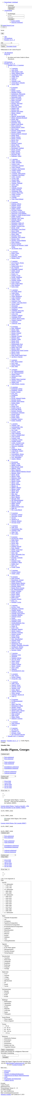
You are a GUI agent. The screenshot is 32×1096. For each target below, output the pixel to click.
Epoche (4, 882)
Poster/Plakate (6, 1017)
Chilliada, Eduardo (16, 188)
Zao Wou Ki (14, 729)
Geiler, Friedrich (16, 298)
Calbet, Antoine (15, 161)
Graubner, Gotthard (16, 315)
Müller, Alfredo (15, 503)
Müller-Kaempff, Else (17, 506)
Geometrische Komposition (12, 924)
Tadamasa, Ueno (16, 655)
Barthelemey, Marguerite (18, 94)
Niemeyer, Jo (15, 519)
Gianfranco (14, 309)
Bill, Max (14, 114)
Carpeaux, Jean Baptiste (18, 169)
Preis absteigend (8, 759)
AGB (5, 1077)
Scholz (13, 618)
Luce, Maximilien (16, 457)
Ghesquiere (14, 306)
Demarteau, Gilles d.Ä (17, 223)
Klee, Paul (14, 404)
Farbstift (6, 993)
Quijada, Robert (15, 572)
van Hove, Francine (16, 357)
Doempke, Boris (16, 235)
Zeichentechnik (6, 989)
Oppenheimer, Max (16, 529)
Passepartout (7, 1043)
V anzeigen (14, 682)
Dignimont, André (16, 232)
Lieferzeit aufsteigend (10, 771)
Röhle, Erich (14, 597)
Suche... (3, 46)
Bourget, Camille (16, 132)
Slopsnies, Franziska (17, 632)
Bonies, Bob (14, 119)
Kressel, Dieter (15, 414)
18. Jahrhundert (8, 884)
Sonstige (6, 968)
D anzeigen (14, 202)
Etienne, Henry (15, 258)
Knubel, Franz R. (16, 408)
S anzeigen (14, 605)
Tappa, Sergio (15, 663)
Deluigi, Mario (15, 221)
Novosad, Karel (15, 522)
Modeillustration (8, 930)
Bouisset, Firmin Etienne (18, 130)
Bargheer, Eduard (16, 92)
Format (4, 1024)
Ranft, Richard (15, 578)
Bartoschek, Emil (16, 97)
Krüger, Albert (15, 417)
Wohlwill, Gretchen (16, 718)
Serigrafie (7, 967)
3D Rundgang (8, 38)
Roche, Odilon (15, 594)
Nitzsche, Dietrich (16, 521)
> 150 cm (7, 1033)
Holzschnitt (7, 959)
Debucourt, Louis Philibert (18, 213)
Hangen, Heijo (15, 331)
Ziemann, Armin (16, 733)
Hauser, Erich (15, 341)
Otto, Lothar (14, 533)
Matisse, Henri (15, 479)
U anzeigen (14, 674)
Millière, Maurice (16, 487)
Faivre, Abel (14, 264)
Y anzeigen (14, 721)
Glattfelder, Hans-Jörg (17, 310)
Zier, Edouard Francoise (18, 734)
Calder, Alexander (16, 162)
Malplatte (7, 1008)
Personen (6, 932)
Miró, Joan (14, 494)
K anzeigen (14, 387)
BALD (13, 89)
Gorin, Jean (14, 314)
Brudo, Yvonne (15, 151)
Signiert (6, 946)
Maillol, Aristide (15, 465)
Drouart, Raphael (16, 243)
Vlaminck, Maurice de (17, 694)
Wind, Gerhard (15, 714)
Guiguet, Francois (16, 320)
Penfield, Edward (16, 546)
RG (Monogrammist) (17, 589)
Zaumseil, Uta (15, 731)
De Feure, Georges (16, 210)
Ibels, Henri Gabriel (16, 361)
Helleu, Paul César (16, 347)
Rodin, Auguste (15, 596)
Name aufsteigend (9, 762)
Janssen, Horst (15, 374)
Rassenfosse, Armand (17, 580)
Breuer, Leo (14, 141)
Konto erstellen (15, 21)
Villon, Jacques (15, 693)
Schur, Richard (15, 624)
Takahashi (14, 656)
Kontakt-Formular (17, 1064)
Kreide (6, 996)
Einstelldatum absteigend (11, 768)
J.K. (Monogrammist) (17, 373)
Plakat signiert (8, 1019)
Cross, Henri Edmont (17, 199)
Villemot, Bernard (16, 691)
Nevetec (13, 518)
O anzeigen (14, 525)
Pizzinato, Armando (16, 557)
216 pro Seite (8, 786)
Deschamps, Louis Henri (18, 229)
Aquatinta (7, 958)
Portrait (6, 935)
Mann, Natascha (16, 470)
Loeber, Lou (14, 452)
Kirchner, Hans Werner (17, 401)
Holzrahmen (7, 1040)
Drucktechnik (6, 956)
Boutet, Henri (15, 135)
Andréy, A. (14, 78)
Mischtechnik (8, 981)
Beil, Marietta (15, 105)
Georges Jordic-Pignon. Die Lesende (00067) (13, 823)
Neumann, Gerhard (16, 514)
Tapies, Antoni (15, 661)
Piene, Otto (14, 553)
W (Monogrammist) (16, 701)
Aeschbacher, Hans (16, 75)
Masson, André (15, 476)
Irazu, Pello (14, 366)
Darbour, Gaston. (16, 207)
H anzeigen (14, 326)
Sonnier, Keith (15, 637)
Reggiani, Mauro (16, 586)
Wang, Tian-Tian (16, 704)
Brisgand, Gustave (16, 143)
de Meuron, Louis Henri (18, 212)
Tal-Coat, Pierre (15, 659)
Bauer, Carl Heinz (16, 98)
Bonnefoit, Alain (16, 122)
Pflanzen (6, 933)
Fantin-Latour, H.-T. (17, 266)
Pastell (6, 984)
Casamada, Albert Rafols (18, 173)
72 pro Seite (7, 782)
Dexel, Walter (15, 231)
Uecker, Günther (16, 677)
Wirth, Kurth (14, 715)
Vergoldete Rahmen (9, 1047)
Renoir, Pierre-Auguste (17, 588)
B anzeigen (14, 87)
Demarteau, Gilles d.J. (17, 224)
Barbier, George (15, 90)
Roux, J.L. (14, 600)
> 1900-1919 (8, 896)
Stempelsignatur (8, 953)
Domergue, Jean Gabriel (18, 237)
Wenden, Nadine (16, 707)
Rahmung (5, 1036)
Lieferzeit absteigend (10, 773)
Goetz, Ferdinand (16, 312)
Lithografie (7, 961)
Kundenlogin (8, 10)
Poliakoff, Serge (15, 561)
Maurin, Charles (15, 481)
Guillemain (14, 322)
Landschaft (7, 928)
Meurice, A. (14, 486)
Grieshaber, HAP (16, 317)
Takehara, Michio (16, 658)
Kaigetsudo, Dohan (16, 388)
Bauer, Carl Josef (16, 100)
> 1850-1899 (8, 893)
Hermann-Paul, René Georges (19, 350)
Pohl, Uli (13, 559)
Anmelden (5, 1057)
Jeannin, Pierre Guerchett (18, 379)
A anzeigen (14, 68)
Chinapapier (7, 1005)
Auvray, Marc (15, 84)
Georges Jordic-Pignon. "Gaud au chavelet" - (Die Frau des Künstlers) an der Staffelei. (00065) (15, 806)
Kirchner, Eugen (16, 400)
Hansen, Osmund (16, 333)
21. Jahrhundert (8, 912)
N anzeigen (14, 513)
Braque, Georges (16, 138)
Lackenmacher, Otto (17, 427)
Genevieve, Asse (16, 301)
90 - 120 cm (7, 1031)
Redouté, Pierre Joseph (17, 584)
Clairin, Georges (16, 194)
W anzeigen (14, 699)
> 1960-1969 (8, 905)
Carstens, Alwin (15, 172)
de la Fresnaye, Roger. (17, 263)
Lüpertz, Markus (16, 459)
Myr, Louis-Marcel (16, 510)
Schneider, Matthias (16, 615)
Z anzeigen (14, 728)
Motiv (4, 916)
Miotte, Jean (14, 492)
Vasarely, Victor (15, 685)
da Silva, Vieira (15, 607)
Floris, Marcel (15, 272)
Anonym (13, 79)
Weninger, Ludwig (16, 709)
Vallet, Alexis (15, 683)
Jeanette (13, 377)
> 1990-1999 (8, 911)
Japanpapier (7, 1003)
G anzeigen (14, 290)
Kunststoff (7, 1041)
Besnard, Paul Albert (17, 111)
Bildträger (5, 1000)
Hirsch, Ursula (15, 352)
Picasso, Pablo (15, 551)
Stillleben (7, 937)
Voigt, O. (14, 696)
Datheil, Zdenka (15, 208)
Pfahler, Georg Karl (16, 549)
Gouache (6, 979)
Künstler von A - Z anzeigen (16, 65)
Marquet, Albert (15, 473)
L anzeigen (14, 424)
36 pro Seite (7, 781)
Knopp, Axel (15, 406)
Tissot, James (15, 667)
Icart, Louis (14, 363)
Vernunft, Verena (16, 686)
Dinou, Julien (15, 234)
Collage (6, 977)
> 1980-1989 (8, 909)
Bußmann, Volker (16, 156)
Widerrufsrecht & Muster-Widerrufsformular (16, 1075)
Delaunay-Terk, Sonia (17, 218)
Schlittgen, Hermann (17, 612)
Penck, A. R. (15, 545)
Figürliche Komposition (11, 923)
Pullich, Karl (14, 564)
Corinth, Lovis (15, 196)
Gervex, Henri (15, 304)
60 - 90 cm (7, 1029)
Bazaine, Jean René (16, 103)
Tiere (5, 939)
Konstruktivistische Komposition (13, 926)
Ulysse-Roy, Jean (16, 678)
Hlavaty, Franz (15, 353)
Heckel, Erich (15, 342)
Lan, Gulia (14, 430)
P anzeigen (14, 537)
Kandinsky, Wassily (16, 390)
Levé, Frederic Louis (17, 444)
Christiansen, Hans (16, 191)
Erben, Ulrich (15, 253)
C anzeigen (14, 159)
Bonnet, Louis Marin (17, 124)
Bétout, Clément (16, 113)
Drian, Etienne (15, 242)
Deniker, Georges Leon (18, 226)
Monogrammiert (8, 949)
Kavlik (13, 396)
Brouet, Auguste (16, 149)
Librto (13, 447)
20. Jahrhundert (8, 895)
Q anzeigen (14, 570)
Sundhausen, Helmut (17, 647)
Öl (5, 982)
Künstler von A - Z (9, 40)
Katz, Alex (14, 393)
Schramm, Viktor (16, 620)
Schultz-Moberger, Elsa (18, 623)
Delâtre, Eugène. (16, 216)
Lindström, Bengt (16, 449)
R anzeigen (14, 576)
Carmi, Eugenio (15, 167)
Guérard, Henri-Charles (18, 318)
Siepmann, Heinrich (17, 629)
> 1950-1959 (8, 903)
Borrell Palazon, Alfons (18, 127)
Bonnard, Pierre (15, 121)
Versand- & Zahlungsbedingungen (14, 1074)
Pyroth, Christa (15, 567)
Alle (5, 36)
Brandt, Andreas (16, 137)
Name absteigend (9, 763)
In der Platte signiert (9, 947)
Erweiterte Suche (11, 46)
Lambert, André (15, 428)
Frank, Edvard (15, 282)
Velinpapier (7, 1014)
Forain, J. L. (14, 274)
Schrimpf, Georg (16, 621)
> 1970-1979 (8, 907)
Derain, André (15, 227)
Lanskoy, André (15, 431)
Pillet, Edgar (14, 556)
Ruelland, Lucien (16, 602)
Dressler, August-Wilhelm (18, 240)
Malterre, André (15, 468)
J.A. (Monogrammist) (17, 371)
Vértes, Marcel (15, 690)
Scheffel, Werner (16, 610)
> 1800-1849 (8, 891)
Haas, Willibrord (16, 328)
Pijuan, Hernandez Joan (18, 554)
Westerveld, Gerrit (16, 712)
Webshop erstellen (6, 1094)
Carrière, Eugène (16, 170)
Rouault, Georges (16, 599)
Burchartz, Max (15, 154)
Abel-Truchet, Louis (17, 71)
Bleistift (6, 991)
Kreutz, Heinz (15, 416)
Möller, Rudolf (15, 495)
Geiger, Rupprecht (16, 296)
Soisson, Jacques (16, 634)
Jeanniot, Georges (16, 380)
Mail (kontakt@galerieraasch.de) (15, 1063)
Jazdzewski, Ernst (16, 376)
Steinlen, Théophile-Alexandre (20, 645)
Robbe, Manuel (15, 592)
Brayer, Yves (14, 140)
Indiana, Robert (15, 365)
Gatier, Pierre (15, 293)
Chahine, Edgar (15, 181)
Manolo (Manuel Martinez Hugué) (21, 471)
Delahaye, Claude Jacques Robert (20, 215)
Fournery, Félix (15, 278)
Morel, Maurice (15, 497)
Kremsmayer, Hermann (17, 412)
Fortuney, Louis (15, 275)
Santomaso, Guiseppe (17, 608)
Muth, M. (14, 508)
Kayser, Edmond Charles (18, 398)
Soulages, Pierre (15, 640)
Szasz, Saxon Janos (16, 648)
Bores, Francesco (16, 126)
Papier (6, 1012)
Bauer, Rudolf (15, 102)
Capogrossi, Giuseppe (17, 165)
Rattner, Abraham (16, 581)
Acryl (5, 973)
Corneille (14, 197)
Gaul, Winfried (15, 294)
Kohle (6, 994)
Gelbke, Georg (15, 299)
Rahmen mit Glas (9, 1045)
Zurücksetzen (9, 1049)
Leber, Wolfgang (16, 433)
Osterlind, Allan (15, 530)
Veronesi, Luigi (15, 688)
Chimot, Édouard (16, 189)
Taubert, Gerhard (16, 664)
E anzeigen (14, 251)
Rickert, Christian (16, 591)
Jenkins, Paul (15, 382)
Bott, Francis (15, 129)
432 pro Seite (8, 787)
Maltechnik (5, 972)
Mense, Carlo (15, 482)
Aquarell (6, 975)
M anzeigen (14, 462)
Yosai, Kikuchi (15, 723)
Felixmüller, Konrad (17, 269)
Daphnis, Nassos (16, 205)
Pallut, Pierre (15, 540)
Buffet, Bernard (15, 153)
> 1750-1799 (8, 887)
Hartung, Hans (15, 337)
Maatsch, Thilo (15, 463)
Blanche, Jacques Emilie (18, 116)
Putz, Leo (14, 565)
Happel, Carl (15, 334)
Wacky (13, 702)
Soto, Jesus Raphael (17, 639)
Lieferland (11, 5)
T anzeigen (14, 653)
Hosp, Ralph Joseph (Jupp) (19, 355)
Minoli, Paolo (15, 490)
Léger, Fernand (15, 436)
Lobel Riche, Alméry (17, 451)
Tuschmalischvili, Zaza (17, 670)
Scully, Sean (14, 627)
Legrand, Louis (15, 438)
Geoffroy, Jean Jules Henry (19, 302)
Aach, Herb (14, 70)
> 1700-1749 (8, 886)
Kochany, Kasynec (16, 411)
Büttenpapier (7, 1001)
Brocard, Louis (15, 146)
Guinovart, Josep (16, 323)
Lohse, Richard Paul (17, 455)
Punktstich (7, 963)
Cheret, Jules (15, 184)
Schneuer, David (16, 616)
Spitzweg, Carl (15, 642)
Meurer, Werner (15, 484)
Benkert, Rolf (15, 108)
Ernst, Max (14, 255)
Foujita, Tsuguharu (16, 277)
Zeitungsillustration (9, 940)
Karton (6, 1007)
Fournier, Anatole (16, 280)
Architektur (7, 921)
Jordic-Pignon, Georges (18, 384)
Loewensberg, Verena (17, 454)
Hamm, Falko (15, 329)
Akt (5, 919)
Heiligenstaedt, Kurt (17, 344)
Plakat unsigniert (9, 1021)
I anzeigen (14, 360)
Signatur (4, 944)
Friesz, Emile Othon (17, 283)
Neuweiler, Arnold (16, 516)
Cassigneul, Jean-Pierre (17, 175)
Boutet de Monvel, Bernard (19, 133)
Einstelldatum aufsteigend (11, 767)
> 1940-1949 (8, 902)
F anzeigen (14, 261)
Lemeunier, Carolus (16, 439)
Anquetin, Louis (16, 81)
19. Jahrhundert (8, 889)
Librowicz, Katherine (17, 446)
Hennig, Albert (15, 349)
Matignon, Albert (16, 478)
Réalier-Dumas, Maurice (18, 583)
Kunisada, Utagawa (16, 419)
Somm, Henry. (15, 635)
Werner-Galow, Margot (17, 710)
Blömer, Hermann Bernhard (19, 118)
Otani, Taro (14, 532)
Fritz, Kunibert (15, 285)
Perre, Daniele (15, 548)
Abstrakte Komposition (10, 917)
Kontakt (6, 1072)
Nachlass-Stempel (9, 951)
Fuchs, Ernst (14, 286)
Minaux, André (15, 489)
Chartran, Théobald (16, 183)
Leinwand (7, 1010)
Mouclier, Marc (15, 498)
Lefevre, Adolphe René (18, 435)
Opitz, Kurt (14, 527)
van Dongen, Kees (16, 248)
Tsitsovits (14, 669)
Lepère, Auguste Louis (17, 443)
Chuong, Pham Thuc (17, 192)
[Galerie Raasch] (7, 25)
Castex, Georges (16, 177)
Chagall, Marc (15, 180)
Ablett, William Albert (17, 73)
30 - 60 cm (7, 1027)
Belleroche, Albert (16, 106)
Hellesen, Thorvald (16, 345)
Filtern (3, 1049)
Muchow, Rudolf (16, 502)
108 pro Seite (8, 784)
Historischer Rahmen (10, 1038)
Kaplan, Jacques (16, 392)
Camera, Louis (15, 164)
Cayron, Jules (15, 178)
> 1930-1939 (8, 900)
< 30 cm (6, 1026)
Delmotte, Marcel (16, 220)
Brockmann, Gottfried (17, 148)
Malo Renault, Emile (17, 467)
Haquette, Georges (16, 336)
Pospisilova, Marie (16, 562)
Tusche (6, 986)
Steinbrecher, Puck (16, 643)
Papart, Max (14, 541)
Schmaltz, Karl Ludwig (18, 613)
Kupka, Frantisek (16, 420)
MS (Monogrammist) (17, 500)
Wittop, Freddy (15, 717)
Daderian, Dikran (16, 204)
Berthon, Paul (15, 110)
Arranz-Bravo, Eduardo (18, 82)
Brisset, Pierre (15, 145)
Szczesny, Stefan (16, 650)
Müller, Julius (15, 505)
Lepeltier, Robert (16, 441)
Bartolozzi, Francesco (17, 95)
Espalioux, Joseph (16, 256)
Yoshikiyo (14, 725)
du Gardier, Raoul (16, 291)
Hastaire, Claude (16, 339)
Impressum (7, 1070)
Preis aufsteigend (9, 757)
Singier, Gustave (16, 631)
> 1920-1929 (8, 898)
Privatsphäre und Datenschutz (12, 1078)
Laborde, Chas (15, 425)
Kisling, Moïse (15, 403)
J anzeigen (14, 369)
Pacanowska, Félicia (17, 538)
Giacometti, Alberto (16, 307)
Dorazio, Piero (15, 239)
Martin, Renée (15, 474)
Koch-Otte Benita (16, 409)
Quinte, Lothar (15, 573)
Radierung (7, 965)
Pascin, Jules (14, 543)
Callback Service (9, 1080)
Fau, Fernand (15, 267)
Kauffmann (14, 395)
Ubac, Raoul (14, 675)
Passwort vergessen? (17, 22)
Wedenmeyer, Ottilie (17, 706)
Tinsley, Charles (15, 666)
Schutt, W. (14, 626)
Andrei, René (15, 76)
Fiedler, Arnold (15, 271)
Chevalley (14, 186)
